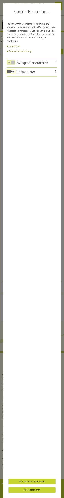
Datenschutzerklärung (20, 51)
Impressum (14, 46)
